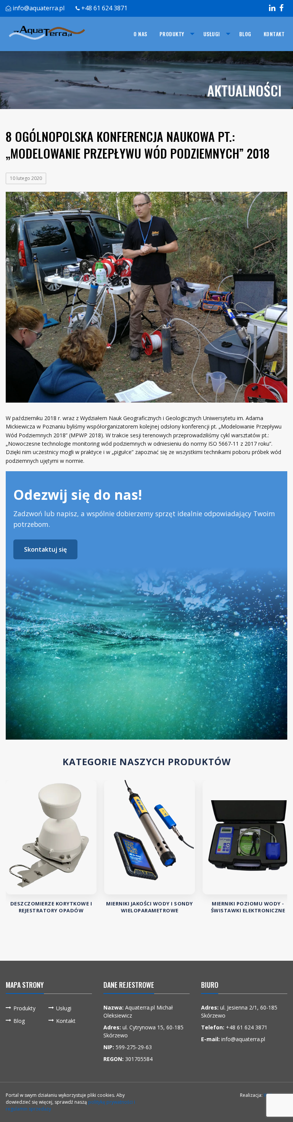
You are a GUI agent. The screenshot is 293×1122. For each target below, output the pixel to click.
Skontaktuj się (45, 549)
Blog (245, 34)
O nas (140, 34)
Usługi (211, 34)
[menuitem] (140, 34)
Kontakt (274, 34)
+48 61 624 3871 (104, 8)
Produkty (171, 34)
